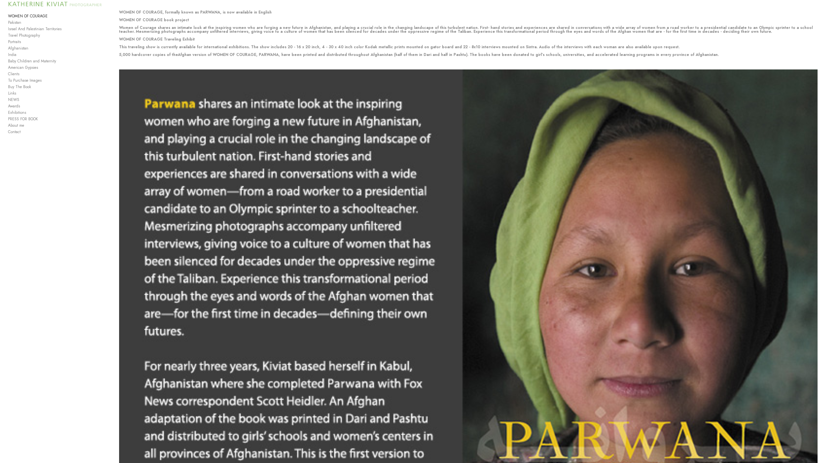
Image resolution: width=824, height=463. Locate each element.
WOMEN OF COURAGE (28, 16)
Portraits (14, 42)
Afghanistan (18, 48)
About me (16, 125)
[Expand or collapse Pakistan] (26, 22)
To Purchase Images (25, 80)
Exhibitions (17, 112)
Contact (14, 132)
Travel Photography (24, 35)
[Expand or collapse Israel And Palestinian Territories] (66, 29)
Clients (13, 74)
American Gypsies (23, 67)
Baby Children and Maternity (32, 61)
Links (12, 93)
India (12, 55)
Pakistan (14, 22)
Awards (14, 106)
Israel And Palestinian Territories (34, 29)
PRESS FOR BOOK (23, 119)
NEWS (13, 100)
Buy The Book (19, 87)
